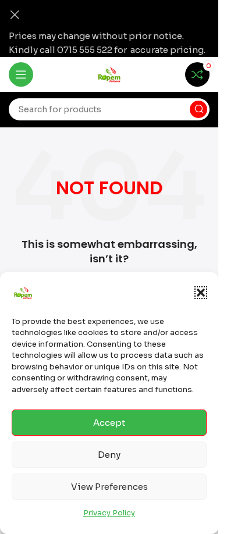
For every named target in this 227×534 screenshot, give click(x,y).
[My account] (167, 74)
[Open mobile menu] (21, 74)
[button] (201, 292)
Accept (109, 422)
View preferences (109, 486)
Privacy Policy (109, 513)
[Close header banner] (14, 14)
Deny (109, 454)
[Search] (198, 109)
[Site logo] (109, 73)
